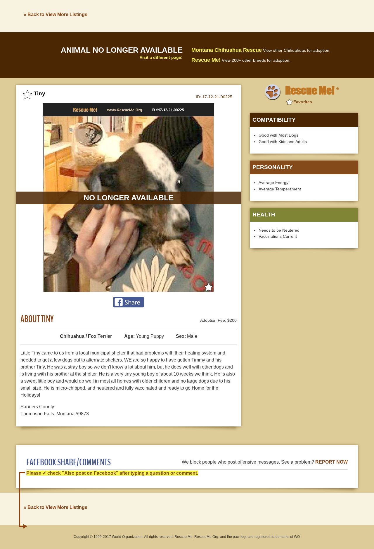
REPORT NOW (331, 461)
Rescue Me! (206, 60)
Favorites (302, 101)
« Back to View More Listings (55, 14)
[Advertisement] (251, 15)
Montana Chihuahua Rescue (226, 50)
